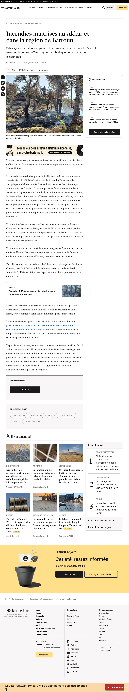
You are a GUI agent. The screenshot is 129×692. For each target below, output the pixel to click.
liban (15, 421)
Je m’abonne (69, 574)
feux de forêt (66, 415)
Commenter (25, 389)
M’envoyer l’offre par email (101, 574)
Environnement (16, 23)
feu (50, 415)
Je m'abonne (114, 687)
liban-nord (19, 415)
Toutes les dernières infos (104, 132)
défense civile (33, 421)
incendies (36, 415)
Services (39, 625)
